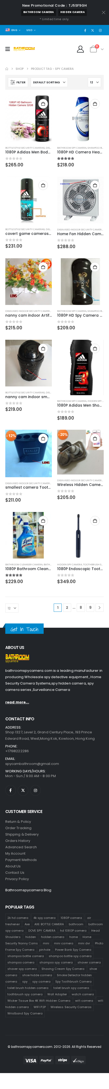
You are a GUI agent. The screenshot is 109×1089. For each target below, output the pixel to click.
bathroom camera (38, 12)
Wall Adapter (57, 994)
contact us (14, 872)
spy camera (41, 981)
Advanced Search (21, 847)
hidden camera (72, 12)
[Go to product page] (28, 118)
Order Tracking (18, 827)
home (73, 937)
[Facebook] (85, 30)
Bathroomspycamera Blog (28, 890)
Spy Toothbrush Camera (73, 981)
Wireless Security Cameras (71, 1007)
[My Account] (80, 49)
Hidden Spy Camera (69, 564)
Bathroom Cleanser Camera (24, 564)
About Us (13, 866)
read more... (17, 702)
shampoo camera (21, 962)
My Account (15, 853)
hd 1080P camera (73, 930)
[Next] (100, 608)
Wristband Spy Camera (25, 1013)
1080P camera (71, 917)
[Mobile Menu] (9, 49)
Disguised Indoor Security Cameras (81, 229)
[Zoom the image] (17, 657)
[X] (92, 30)
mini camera (63, 943)
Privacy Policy (17, 878)
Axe (27, 924)
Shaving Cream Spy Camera (63, 968)
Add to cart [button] (43, 104)
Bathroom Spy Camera (72, 147)
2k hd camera (18, 917)
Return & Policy (18, 821)
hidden (30, 937)
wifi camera (84, 1000)
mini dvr (84, 943)
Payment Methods (21, 859)
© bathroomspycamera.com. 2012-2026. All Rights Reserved (55, 1047)
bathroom (76, 924)
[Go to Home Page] (6, 69)
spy (25, 981)
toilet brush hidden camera (28, 987)
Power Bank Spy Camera (73, 949)
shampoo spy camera (56, 962)
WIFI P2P (40, 1007)
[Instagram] (100, 30)
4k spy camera (44, 917)
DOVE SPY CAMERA (41, 930)
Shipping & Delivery (22, 834)
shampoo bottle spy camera (70, 956)
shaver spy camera (22, 968)
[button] (18, 82)
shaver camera (89, 962)
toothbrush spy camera (25, 994)
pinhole (44, 949)
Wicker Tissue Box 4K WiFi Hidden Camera (39, 1000)
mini (46, 943)
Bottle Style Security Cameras (25, 147)
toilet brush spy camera (71, 987)
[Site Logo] (24, 49)
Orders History (17, 840)
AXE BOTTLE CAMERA (49, 924)
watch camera (83, 994)
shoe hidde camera (37, 975)
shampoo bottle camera (25, 956)
